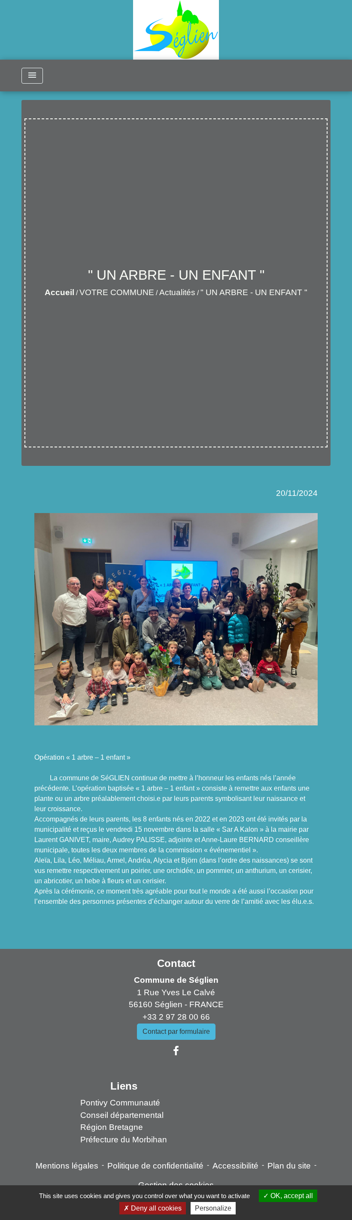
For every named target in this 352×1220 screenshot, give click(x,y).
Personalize (213, 1208)
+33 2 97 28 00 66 (176, 1016)
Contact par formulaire (176, 1031)
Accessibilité (235, 1165)
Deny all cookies (155, 1208)
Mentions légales (67, 1165)
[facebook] (176, 1051)
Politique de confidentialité (155, 1165)
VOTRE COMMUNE (116, 292)
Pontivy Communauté (120, 1102)
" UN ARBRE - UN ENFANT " (253, 292)
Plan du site (289, 1165)
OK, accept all (291, 1195)
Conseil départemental (122, 1115)
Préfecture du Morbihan (123, 1139)
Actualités (177, 292)
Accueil (59, 292)
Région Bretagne (111, 1127)
